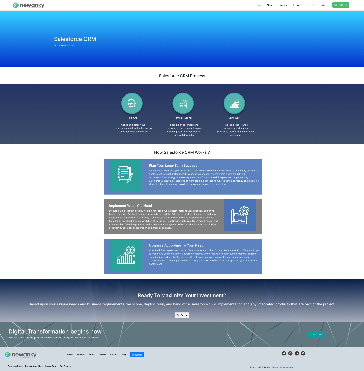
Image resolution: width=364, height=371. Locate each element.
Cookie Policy (51, 366)
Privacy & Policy (15, 366)
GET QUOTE (340, 5)
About (92, 354)
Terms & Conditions (34, 366)
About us (271, 5)
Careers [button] (309, 5)
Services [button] (296, 5)
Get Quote (182, 315)
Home (260, 5)
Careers (102, 354)
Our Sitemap (65, 366)
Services (81, 354)
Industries (283, 5)
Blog (124, 354)
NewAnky (290, 367)
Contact (114, 354)
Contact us (324, 5)
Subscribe (137, 354)
